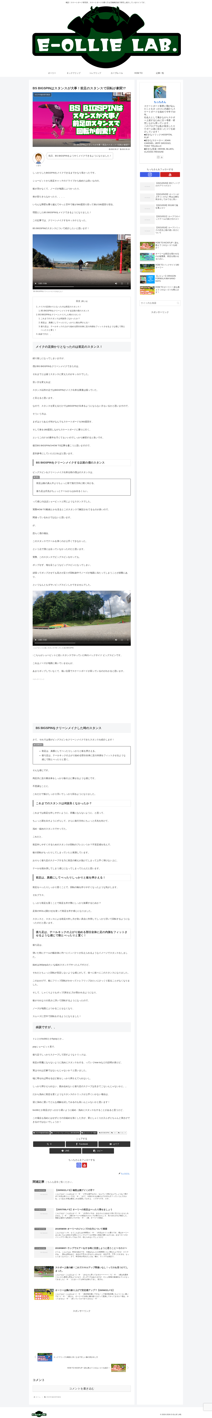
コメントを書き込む (81, 1388)
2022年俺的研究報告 (42, 1133)
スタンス (123, 1133)
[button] (98, 1151)
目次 (78, 301)
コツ (114, 1133)
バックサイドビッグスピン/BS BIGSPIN (66, 1133)
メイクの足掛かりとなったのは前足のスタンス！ (59, 306)
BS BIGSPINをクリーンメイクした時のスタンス (59, 314)
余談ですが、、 (45, 334)
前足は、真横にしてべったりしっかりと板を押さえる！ (65, 322)
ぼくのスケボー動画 (90, 1133)
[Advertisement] (82, 702)
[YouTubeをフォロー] (84, 1165)
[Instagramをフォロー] (78, 1165)
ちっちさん (160, 102)
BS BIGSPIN (105, 1133)
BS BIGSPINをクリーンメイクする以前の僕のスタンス (65, 311)
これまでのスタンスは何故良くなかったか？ (60, 318)
